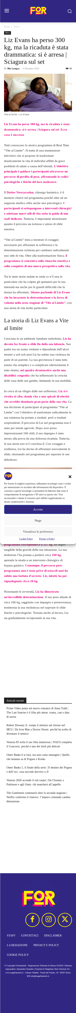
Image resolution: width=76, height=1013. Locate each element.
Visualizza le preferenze (38, 531)
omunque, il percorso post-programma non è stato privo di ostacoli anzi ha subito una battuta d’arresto (36, 571)
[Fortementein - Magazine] (38, 11)
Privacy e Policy (47, 538)
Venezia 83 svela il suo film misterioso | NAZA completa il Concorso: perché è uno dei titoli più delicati (39, 744)
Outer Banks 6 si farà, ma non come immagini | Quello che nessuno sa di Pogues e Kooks (38, 757)
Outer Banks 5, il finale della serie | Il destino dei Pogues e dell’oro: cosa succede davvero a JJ (39, 769)
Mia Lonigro (13, 68)
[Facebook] (32, 920)
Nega (38, 520)
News (16, 26)
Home (7, 26)
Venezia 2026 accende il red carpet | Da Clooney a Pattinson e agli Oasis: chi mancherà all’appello (35, 782)
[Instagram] (49, 920)
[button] (70, 477)
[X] (65, 920)
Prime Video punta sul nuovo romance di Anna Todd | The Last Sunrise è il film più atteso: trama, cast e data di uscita (37, 712)
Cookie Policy (26, 538)
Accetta (38, 509)
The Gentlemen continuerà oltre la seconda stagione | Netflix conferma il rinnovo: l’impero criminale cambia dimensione (38, 797)
